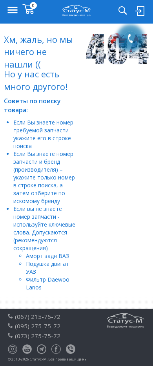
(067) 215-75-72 (37, 316)
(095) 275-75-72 (37, 326)
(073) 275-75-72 (37, 336)
